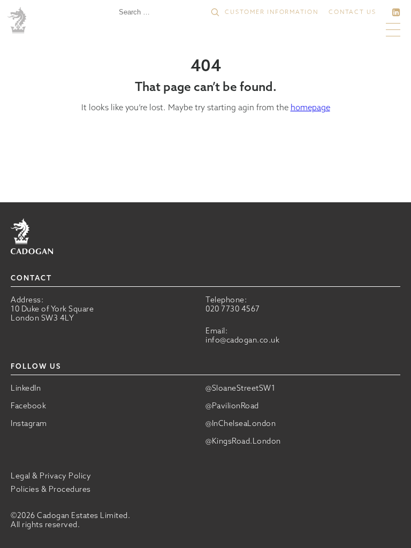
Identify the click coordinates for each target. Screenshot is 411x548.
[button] (215, 12)
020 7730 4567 (233, 309)
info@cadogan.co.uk (242, 340)
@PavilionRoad (232, 405)
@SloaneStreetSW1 (240, 388)
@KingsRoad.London (243, 441)
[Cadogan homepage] (18, 21)
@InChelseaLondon (241, 423)
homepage (310, 107)
